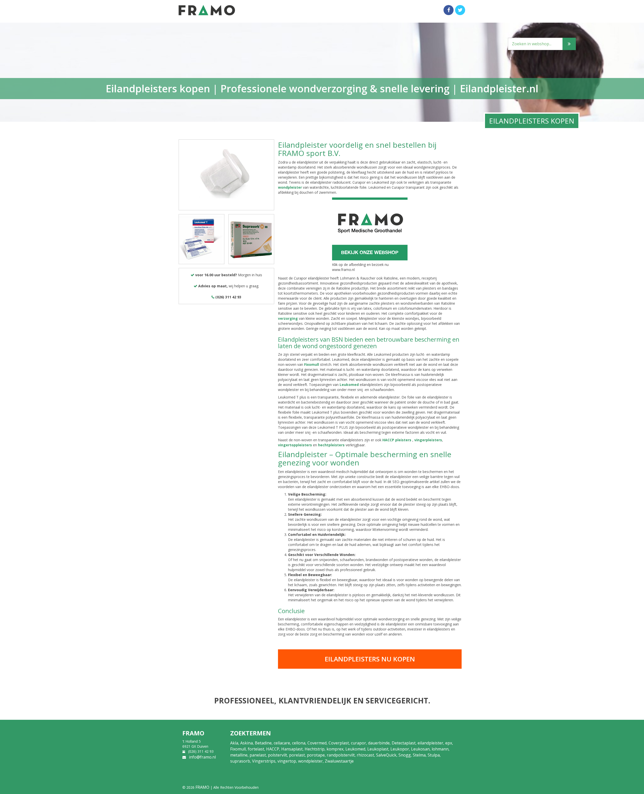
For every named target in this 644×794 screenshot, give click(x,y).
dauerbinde (379, 743)
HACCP (272, 749)
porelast (297, 755)
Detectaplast (404, 743)
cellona (298, 743)
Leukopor (399, 749)
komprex (335, 749)
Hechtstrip (315, 749)
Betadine (263, 743)
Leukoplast (377, 749)
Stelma (419, 755)
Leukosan (420, 749)
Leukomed (349, 384)
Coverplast (339, 743)
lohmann (440, 749)
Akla (234, 743)
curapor (358, 743)
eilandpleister (430, 743)
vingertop (286, 761)
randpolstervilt (341, 755)
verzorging (288, 318)
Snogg (404, 755)
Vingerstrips (263, 761)
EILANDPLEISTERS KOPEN (531, 121)
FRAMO (202, 787)
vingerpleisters (428, 440)
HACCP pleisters (396, 440)
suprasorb (240, 761)
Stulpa (434, 755)
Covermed (317, 743)
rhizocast (365, 755)
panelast (258, 755)
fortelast (256, 749)
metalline (239, 755)
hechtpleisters (331, 445)
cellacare (282, 743)
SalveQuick (386, 755)
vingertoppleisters (295, 445)
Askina (246, 743)
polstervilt (277, 755)
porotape (316, 755)
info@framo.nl (202, 757)
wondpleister (290, 187)
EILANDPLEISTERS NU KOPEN (370, 658)
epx (448, 743)
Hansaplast (292, 749)
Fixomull (311, 364)
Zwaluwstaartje (339, 761)
